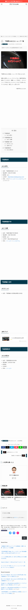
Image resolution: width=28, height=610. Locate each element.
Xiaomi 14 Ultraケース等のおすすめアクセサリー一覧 (13, 562)
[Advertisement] (14, 21)
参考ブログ (9, 145)
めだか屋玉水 (10, 149)
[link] (13, 478)
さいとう (10, 580)
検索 (24, 538)
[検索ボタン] (26, 4)
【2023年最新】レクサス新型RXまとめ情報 (11, 591)
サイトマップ (13, 605)
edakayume (17, 177)
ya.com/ (22, 177)
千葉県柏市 (7, 133)
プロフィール (4, 530)
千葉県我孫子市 (8, 137)
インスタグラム (20, 179)
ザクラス (16, 584)
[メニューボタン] (1, 4)
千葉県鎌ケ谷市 (8, 141)
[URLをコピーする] (25, 447)
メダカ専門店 (19, 440)
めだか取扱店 (5, 44)
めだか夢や (9, 135)
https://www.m (11, 177)
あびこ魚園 (9, 139)
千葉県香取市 (7, 148)
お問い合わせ (19, 605)
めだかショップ (13, 440)
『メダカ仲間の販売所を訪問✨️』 (17, 338)
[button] (3, 447)
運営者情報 (8, 605)
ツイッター (13, 179)
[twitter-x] (15, 478)
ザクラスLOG (14, 4)
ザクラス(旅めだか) (14, 475)
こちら (7, 528)
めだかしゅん (10, 143)
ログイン (16, 517)
